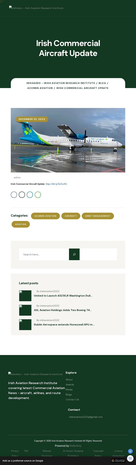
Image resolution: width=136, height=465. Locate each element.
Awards (70, 384)
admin (17, 177)
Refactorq (75, 445)
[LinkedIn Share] (30, 195)
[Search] (74, 254)
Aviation (20, 224)
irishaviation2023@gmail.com (86, 417)
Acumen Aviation (45, 216)
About (69, 379)
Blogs (69, 394)
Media (69, 389)
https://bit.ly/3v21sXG (56, 184)
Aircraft (71, 216)
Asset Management (97, 216)
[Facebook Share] (14, 195)
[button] (68, 460)
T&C (29, 451)
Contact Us (72, 399)
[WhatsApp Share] (38, 195)
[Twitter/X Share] (22, 195)
